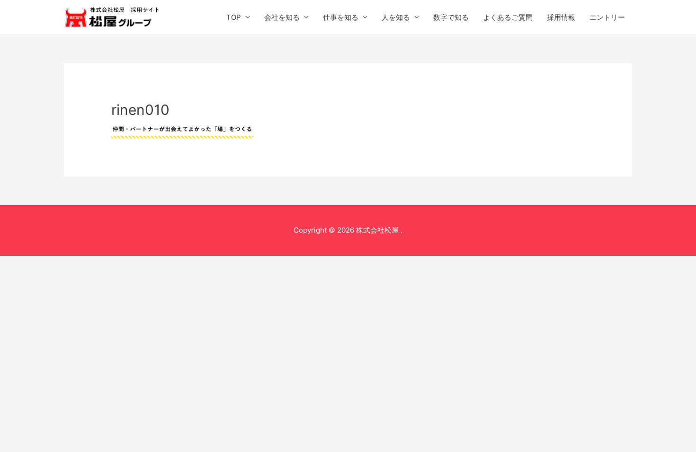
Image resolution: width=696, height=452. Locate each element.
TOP (233, 17)
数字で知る (451, 17)
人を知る (396, 17)
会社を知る (282, 17)
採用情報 (561, 17)
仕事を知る (340, 17)
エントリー (607, 17)
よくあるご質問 (508, 17)
